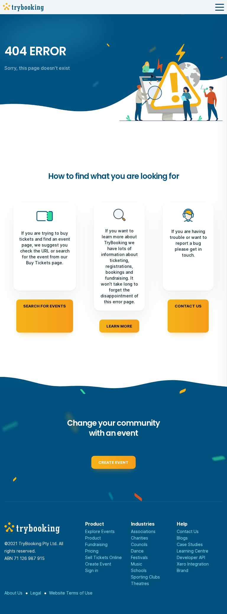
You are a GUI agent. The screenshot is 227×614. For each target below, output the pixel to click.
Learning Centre (192, 550)
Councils (139, 544)
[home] (23, 7)
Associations (143, 531)
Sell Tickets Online (103, 557)
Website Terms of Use (71, 592)
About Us (13, 592)
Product (93, 537)
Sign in (91, 570)
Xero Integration (193, 563)
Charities (139, 537)
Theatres (140, 583)
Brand (182, 570)
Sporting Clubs (145, 576)
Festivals (139, 557)
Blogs (182, 537)
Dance (137, 550)
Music (136, 563)
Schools (139, 570)
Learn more (119, 326)
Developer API (191, 557)
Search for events (44, 306)
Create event (113, 462)
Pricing (91, 550)
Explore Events (100, 531)
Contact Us (188, 531)
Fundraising (96, 544)
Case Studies (190, 544)
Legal (35, 592)
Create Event (98, 563)
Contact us (188, 306)
